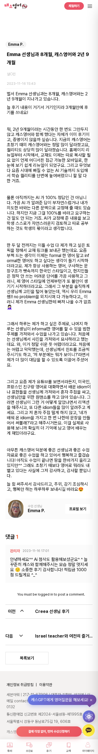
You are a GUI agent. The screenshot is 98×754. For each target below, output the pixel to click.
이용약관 (45, 684)
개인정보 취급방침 (20, 684)
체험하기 (74, 6)
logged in (45, 594)
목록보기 (27, 658)
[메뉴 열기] (90, 6)
